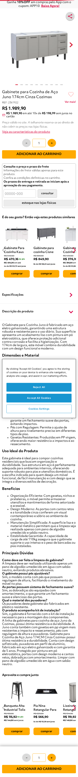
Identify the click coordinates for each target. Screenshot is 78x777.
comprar (17, 273)
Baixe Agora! (50, 6)
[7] (46, 84)
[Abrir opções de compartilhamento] (70, 16)
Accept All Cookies (39, 397)
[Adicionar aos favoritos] (71, 95)
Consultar (47, 193)
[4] (31, 84)
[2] (21, 84)
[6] (41, 84)
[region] (39, 388)
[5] (36, 84)
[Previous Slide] (4, 250)
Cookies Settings (39, 408)
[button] (39, 295)
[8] (51, 84)
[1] (16, 84)
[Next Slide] (74, 250)
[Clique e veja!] (70, 102)
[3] (26, 84)
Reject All (39, 386)
